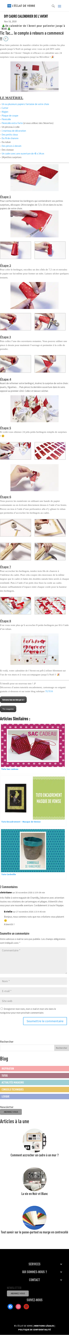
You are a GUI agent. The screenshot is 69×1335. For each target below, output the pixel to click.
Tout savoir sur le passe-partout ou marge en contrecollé (34, 1232)
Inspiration (8, 1068)
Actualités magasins (13, 1082)
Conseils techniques (13, 1089)
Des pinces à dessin (11, 145)
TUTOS (49, 691)
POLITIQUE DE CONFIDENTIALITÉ (34, 1329)
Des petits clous (10, 134)
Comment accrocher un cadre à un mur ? (35, 1155)
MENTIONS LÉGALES (44, 1325)
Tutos (5, 1075)
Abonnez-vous (18, 1293)
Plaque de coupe (10, 115)
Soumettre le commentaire (45, 1021)
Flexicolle (6, 119)
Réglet (5, 111)
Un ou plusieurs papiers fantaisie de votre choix (25, 104)
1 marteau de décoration (13, 130)
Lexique (5, 1096)
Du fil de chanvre (10, 138)
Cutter (5, 107)
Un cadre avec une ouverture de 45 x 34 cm (23, 153)
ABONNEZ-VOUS (11, 1112)
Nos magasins (8, 709)
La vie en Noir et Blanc (34, 1194)
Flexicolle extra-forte (12, 123)
